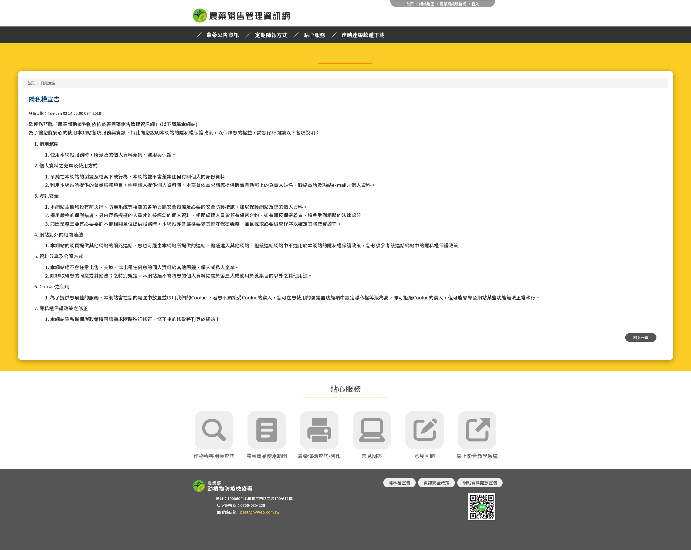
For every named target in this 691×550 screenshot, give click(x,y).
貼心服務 (314, 35)
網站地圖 (426, 3)
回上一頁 (640, 337)
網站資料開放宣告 (480, 482)
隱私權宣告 (399, 482)
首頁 (410, 3)
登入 (475, 3)
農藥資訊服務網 (453, 3)
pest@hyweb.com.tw (260, 512)
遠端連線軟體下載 (363, 35)
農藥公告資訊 (222, 35)
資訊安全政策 (436, 482)
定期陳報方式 (271, 35)
